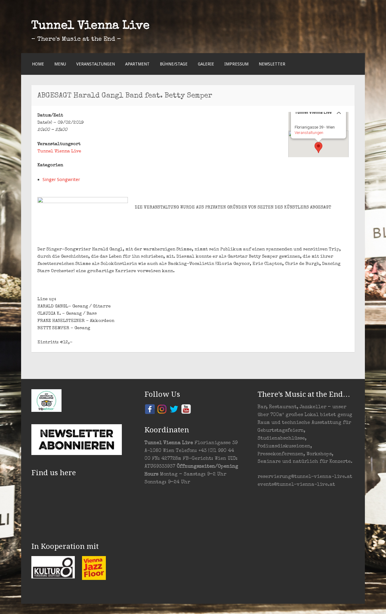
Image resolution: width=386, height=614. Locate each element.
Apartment (137, 64)
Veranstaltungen (95, 64)
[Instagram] (162, 409)
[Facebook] (149, 409)
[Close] (339, 112)
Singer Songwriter (61, 179)
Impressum (236, 64)
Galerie (206, 64)
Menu (60, 64)
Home (38, 64)
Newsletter (272, 64)
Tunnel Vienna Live (90, 26)
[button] (318, 147)
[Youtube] (186, 409)
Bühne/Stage (174, 64)
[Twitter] (174, 409)
